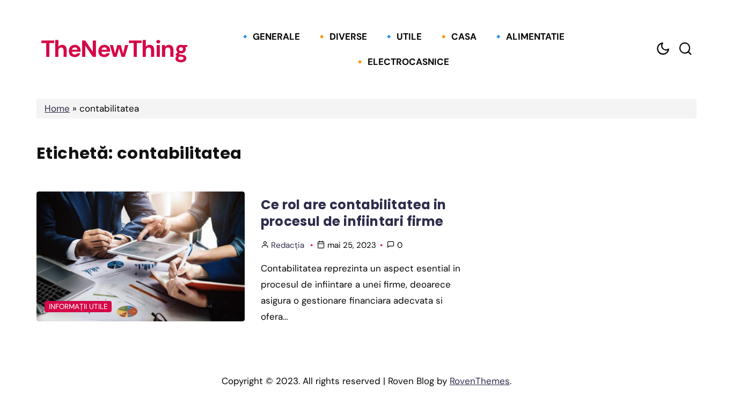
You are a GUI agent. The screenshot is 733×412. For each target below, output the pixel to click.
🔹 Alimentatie (529, 36)
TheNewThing (114, 49)
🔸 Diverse (341, 36)
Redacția (287, 245)
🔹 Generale (269, 36)
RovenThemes (480, 381)
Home (57, 108)
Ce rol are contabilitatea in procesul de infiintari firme (353, 213)
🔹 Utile (402, 36)
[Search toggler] (685, 49)
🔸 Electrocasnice (401, 62)
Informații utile (78, 306)
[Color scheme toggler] (662, 49)
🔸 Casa (457, 36)
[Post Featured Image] (140, 256)
